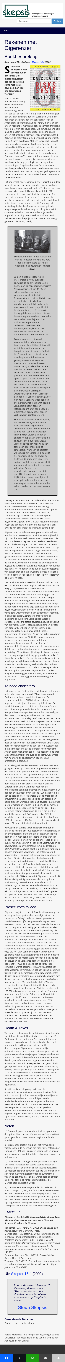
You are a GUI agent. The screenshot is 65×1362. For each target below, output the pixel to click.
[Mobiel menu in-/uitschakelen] (59, 30)
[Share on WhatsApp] (32, 1358)
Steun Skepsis (32, 1307)
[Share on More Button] (58, 1358)
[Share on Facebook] (6, 1358)
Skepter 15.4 (38, 62)
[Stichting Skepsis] (32, 10)
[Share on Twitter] (19, 1358)
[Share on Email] (45, 1358)
